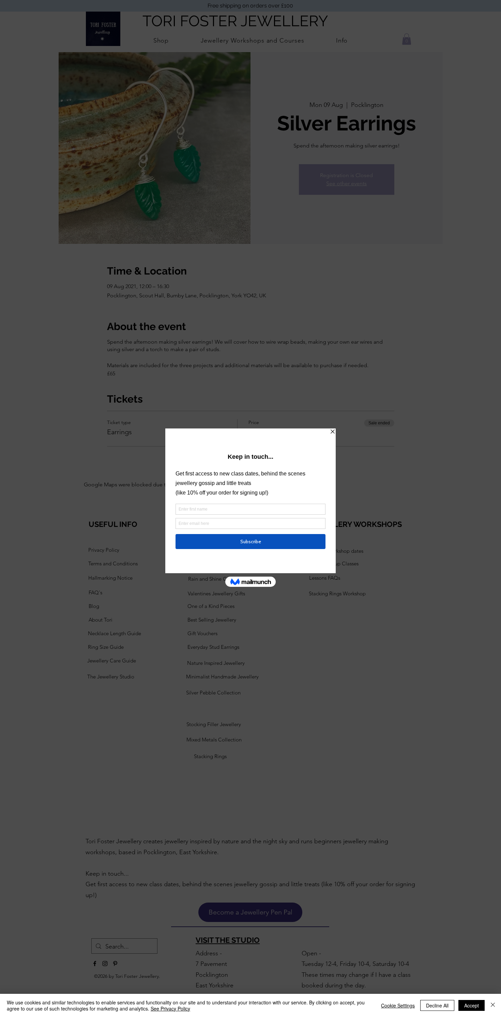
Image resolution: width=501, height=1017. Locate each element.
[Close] (493, 1005)
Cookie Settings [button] (398, 1005)
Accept (471, 1005)
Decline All (437, 1005)
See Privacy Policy (170, 1008)
